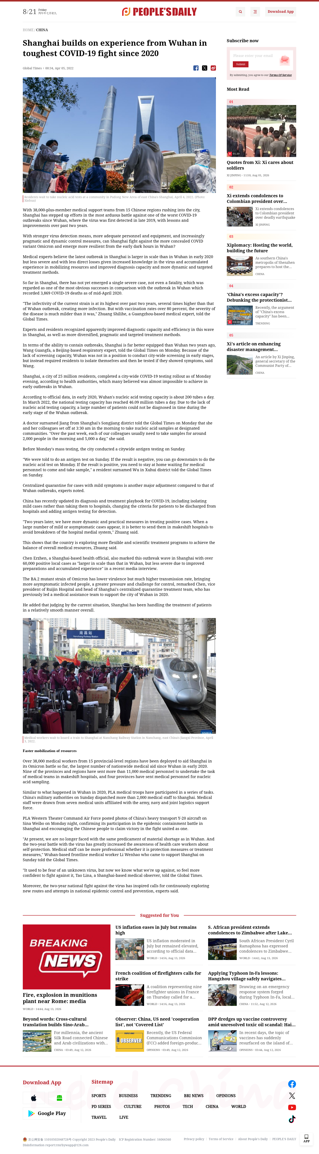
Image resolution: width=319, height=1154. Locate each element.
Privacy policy (194, 1139)
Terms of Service (221, 1139)
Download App (281, 12)
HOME (28, 30)
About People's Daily (253, 1139)
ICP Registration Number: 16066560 (145, 1139)
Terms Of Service (280, 75)
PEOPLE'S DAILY (284, 1139)
